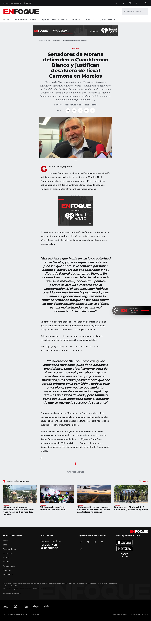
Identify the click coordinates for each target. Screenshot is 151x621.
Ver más (142, 481)
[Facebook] (116, 3)
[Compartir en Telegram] (86, 110)
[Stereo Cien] (36, 606)
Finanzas (34, 20)
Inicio (41, 40)
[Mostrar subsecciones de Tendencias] (82, 20)
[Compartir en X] (80, 110)
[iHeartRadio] (49, 546)
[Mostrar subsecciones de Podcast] (95, 20)
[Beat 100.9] (15, 606)
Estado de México (9, 549)
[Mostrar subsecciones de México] (11, 20)
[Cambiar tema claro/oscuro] (145, 3)
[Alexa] (124, 554)
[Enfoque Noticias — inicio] (21, 11)
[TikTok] (81, 549)
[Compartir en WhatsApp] (68, 110)
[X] (123, 3)
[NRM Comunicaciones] (5, 606)
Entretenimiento (59, 20)
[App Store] (124, 542)
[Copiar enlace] (92, 110)
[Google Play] (124, 548)
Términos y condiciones (32, 614)
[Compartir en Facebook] (74, 110)
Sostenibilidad (108, 20)
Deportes (45, 20)
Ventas (5, 614)
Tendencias (75, 20)
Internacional (21, 20)
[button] (75, 137)
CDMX (5, 545)
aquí (58, 541)
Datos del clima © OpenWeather (12, 593)
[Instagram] (129, 3)
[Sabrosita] (46, 606)
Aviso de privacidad (16, 614)
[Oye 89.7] (26, 606)
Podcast (90, 20)
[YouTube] (136, 3)
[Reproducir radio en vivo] (116, 310)
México (6, 20)
